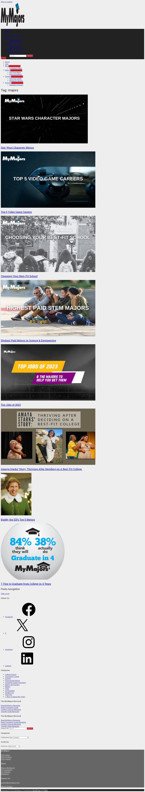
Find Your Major (15, 40)
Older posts (5, 594)
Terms (3, 786)
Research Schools (16, 52)
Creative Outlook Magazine (11, 710)
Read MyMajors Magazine (10, 706)
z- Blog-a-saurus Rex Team (15, 697)
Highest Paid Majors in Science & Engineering (28, 340)
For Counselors (6, 770)
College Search (10, 675)
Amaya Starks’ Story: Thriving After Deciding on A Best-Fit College (41, 469)
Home (7, 30)
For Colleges (5, 772)
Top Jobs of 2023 (11, 404)
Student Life (9, 693)
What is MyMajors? (8, 768)
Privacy (9, 786)
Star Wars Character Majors (17, 147)
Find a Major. (5, 755)
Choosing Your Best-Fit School (19, 276)
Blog (6, 34)
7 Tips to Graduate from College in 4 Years (26, 583)
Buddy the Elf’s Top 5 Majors (18, 519)
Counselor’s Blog (15, 36)
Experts (8, 679)
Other (7, 689)
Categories (5, 737)
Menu (3, 58)
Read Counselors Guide (9, 708)
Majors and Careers (12, 685)
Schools (8, 50)
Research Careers (16, 48)
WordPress (36, 790)
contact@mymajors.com (10, 783)
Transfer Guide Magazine (10, 712)
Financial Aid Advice (12, 681)
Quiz (6, 32)
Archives (4, 746)
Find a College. (6, 757)
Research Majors (15, 42)
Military (7, 687)
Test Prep (8, 695)
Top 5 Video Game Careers (16, 212)
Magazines (5, 774)
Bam (46, 790)
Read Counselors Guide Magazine (13, 722)
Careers (8, 44)
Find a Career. (6, 759)
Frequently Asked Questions (15, 683)
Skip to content (6, 2)
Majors (7, 38)
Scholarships (10, 691)
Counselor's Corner (12, 677)
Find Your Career (15, 46)
